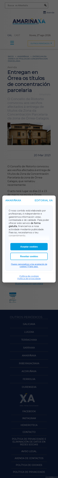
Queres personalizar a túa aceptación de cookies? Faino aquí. (29, 265)
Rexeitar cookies (29, 256)
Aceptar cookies (29, 246)
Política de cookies (29, 276)
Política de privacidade (29, 278)
